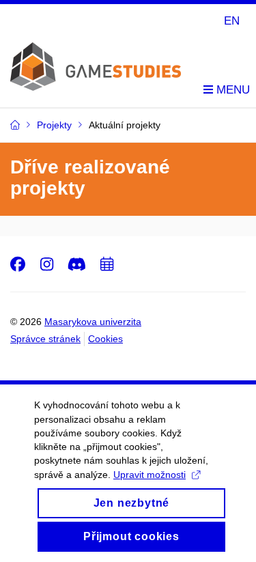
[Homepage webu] (95, 56)
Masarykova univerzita (92, 321)
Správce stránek (45, 338)
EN (232, 20)
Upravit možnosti (149, 474)
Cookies (105, 338)
